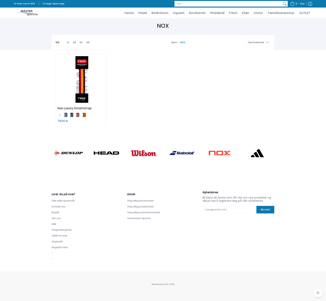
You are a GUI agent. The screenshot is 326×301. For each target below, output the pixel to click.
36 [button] (81, 42)
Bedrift (55, 212)
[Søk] (285, 4)
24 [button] (74, 42)
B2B (54, 224)
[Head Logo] (106, 153)
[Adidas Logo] (257, 153)
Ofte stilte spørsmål (63, 200)
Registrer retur (60, 247)
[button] (297, 4)
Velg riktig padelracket (140, 206)
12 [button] (68, 42)
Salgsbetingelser (62, 229)
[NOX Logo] (220, 153)
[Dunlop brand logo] (69, 153)
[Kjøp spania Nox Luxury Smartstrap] (81, 79)
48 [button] (87, 42)
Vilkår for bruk (59, 235)
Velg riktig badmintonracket (143, 212)
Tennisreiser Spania (139, 218)
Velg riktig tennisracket (140, 200)
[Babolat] (182, 153)
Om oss (56, 218)
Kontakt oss (58, 206)
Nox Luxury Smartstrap (74, 108)
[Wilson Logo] (144, 153)
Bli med (265, 209)
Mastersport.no (159, 284)
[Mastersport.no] (26, 13)
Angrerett (57, 241)
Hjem (174, 42)
